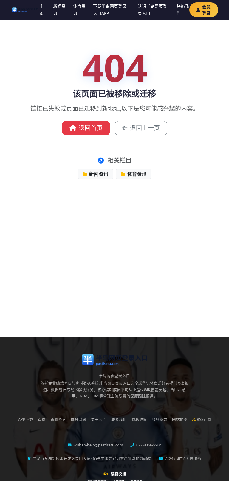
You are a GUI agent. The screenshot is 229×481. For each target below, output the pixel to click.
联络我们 (183, 9)
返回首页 (91, 128)
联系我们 (119, 419)
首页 (42, 419)
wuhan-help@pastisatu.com (98, 445)
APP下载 (25, 419)
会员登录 (206, 10)
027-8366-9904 (148, 445)
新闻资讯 (59, 9)
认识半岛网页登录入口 (152, 9)
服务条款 (159, 419)
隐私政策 (139, 419)
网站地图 (180, 419)
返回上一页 (145, 128)
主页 (42, 9)
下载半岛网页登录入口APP (109, 9)
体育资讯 (79, 9)
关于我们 (98, 419)
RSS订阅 (204, 419)
